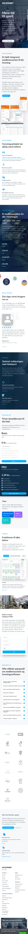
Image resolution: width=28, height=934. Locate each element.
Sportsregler (17, 878)
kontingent (13, 169)
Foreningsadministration (20, 889)
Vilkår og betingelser (6, 888)
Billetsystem (4, 907)
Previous (3, 347)
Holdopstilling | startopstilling (5, 911)
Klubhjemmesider (18, 884)
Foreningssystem (5, 903)
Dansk (5, 869)
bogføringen (4, 171)
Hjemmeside (4, 899)
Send (14, 651)
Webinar (17, 877)
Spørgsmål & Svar (19, 875)
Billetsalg (17, 888)
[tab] (14, 682)
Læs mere (4, 391)
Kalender (6, 555)
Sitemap (3, 890)
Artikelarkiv (4, 882)
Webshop (4, 905)
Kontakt (3, 875)
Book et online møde (7, 41)
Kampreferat (4, 914)
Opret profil (17, 40)
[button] (14, 682)
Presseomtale (5, 880)
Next (5, 347)
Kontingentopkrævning (15, 555)
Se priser (14, 461)
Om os (3, 877)
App (3, 901)
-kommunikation (16, 158)
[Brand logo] (8, 3)
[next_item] (26, 556)
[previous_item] (1, 556)
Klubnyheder (17, 886)
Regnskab (4, 909)
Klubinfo (17, 891)
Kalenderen (4, 183)
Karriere (3, 878)
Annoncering (4, 884)
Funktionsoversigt (6, 856)
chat (9, 196)
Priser (3, 843)
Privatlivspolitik (5, 886)
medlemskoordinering (7, 158)
